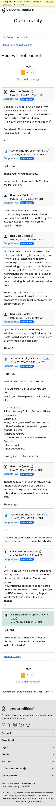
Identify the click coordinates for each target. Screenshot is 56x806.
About (5, 754)
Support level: (12, 98)
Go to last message (28, 79)
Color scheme (10, 775)
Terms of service (9, 786)
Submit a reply (12, 656)
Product (6, 733)
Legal (5, 747)
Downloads (8, 740)
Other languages (12, 768)
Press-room (13, 783)
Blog (3, 783)
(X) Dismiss (49, 1)
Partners (7, 761)
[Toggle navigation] (50, 10)
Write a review (28, 783)
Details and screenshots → (30, 5)
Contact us (25, 786)
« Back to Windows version (17, 44)
